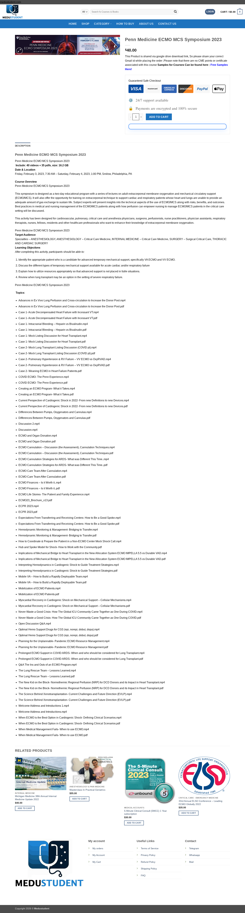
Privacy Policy (148, 855)
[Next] (229, 794)
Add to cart (159, 117)
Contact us (167, 23)
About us (146, 23)
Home (73, 23)
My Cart (96, 862)
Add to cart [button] (25, 808)
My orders (97, 848)
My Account (98, 855)
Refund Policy (148, 862)
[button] (210, 12)
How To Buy (125, 23)
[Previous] (15, 794)
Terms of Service (149, 848)
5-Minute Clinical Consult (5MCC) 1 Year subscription (145, 812)
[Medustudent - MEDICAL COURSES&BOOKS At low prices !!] (19, 11)
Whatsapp (194, 855)
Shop (85, 23)
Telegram (194, 848)
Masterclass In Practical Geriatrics (87, 789)
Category (102, 23)
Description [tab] (22, 146)
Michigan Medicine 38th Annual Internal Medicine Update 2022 (35, 798)
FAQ (143, 875)
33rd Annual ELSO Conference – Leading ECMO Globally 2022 (200, 802)
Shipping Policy (149, 868)
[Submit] (175, 12)
